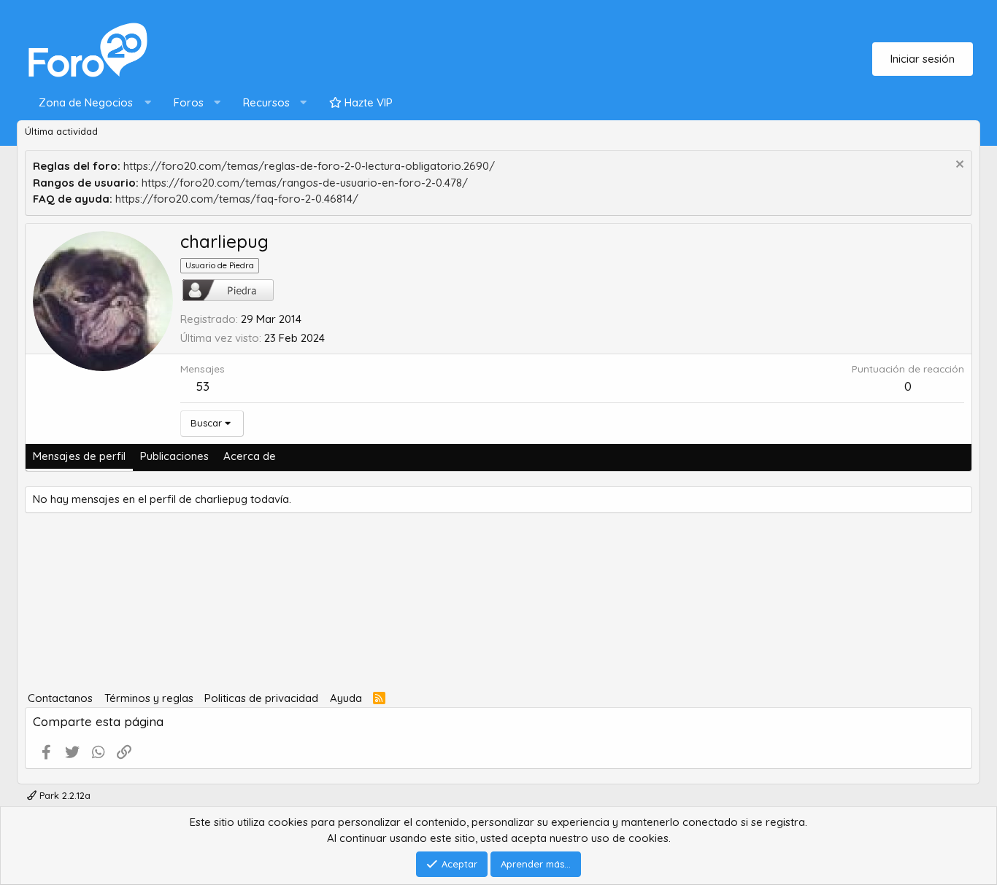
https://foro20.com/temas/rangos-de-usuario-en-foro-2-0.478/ (305, 183)
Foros (189, 102)
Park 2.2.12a (63, 795)
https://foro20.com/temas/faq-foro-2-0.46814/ (236, 199)
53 (202, 386)
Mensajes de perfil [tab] (79, 456)
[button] (91, 103)
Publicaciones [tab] (174, 456)
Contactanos (60, 698)
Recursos (266, 102)
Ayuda (346, 698)
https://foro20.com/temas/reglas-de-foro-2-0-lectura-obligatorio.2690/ (309, 166)
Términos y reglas (148, 698)
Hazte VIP (367, 102)
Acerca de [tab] (249, 456)
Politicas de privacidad (261, 698)
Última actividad (61, 131)
